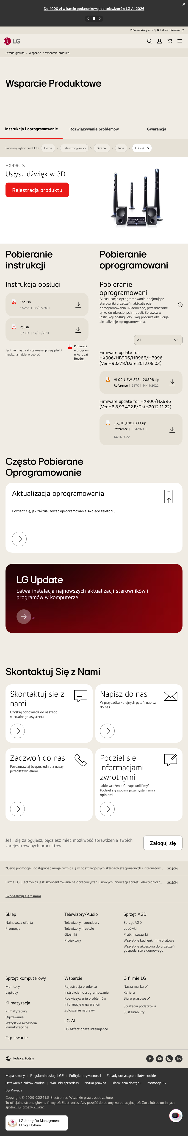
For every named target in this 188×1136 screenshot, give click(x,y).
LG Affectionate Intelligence (86, 1029)
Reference (121, 385)
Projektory (72, 940)
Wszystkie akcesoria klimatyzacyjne (21, 1025)
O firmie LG (135, 978)
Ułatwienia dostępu (126, 1083)
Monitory (13, 986)
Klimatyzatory (16, 1011)
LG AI (69, 1020)
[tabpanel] (94, 391)
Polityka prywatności (85, 1075)
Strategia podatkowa (140, 1006)
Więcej (172, 868)
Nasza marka (134, 986)
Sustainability (134, 1012)
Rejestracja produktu (80, 986)
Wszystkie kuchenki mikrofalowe (149, 940)
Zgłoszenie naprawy (79, 1010)
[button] (149, 41)
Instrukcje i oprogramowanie (86, 992)
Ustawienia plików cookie (25, 1083)
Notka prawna (95, 1083)
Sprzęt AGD (133, 922)
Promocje (13, 928)
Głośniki (70, 934)
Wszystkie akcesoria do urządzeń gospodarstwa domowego (149, 948)
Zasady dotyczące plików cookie (131, 1075)
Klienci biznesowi (171, 30)
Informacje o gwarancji (82, 1004)
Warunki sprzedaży (64, 1083)
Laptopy (12, 992)
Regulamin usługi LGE (47, 1075)
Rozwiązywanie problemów (85, 998)
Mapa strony (15, 1075)
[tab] (31, 130)
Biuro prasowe (135, 998)
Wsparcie (35, 53)
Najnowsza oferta (19, 922)
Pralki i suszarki (136, 934)
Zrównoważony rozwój (143, 30)
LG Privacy (14, 1090)
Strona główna (15, 53)
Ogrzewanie (15, 1017)
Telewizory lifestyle (79, 928)
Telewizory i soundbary (81, 922)
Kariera (129, 992)
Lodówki (130, 928)
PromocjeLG (156, 1083)
